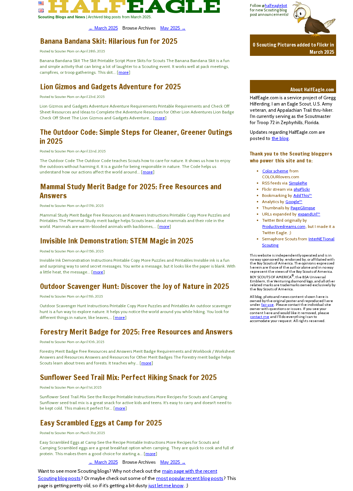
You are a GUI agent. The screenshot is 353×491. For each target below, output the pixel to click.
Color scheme (275, 170)
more (124, 72)
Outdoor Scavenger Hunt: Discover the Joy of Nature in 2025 (134, 286)
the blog (280, 138)
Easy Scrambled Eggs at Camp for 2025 (101, 422)
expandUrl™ (309, 214)
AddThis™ (302, 195)
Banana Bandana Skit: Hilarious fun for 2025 (109, 41)
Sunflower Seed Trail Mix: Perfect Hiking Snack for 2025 (128, 377)
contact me (259, 316)
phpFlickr (302, 189)
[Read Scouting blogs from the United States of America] (41, 3)
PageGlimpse (303, 207)
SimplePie (298, 183)
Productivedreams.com (283, 226)
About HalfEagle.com (312, 89)
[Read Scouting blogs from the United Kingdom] (41, 10)
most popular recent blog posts (189, 478)
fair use (267, 304)
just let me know (166, 485)
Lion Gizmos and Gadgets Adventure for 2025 (110, 86)
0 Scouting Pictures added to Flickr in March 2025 (293, 48)
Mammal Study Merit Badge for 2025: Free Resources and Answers (130, 191)
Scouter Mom (64, 51)
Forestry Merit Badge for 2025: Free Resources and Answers (136, 331)
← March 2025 (103, 28)
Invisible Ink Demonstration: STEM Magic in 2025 (116, 240)
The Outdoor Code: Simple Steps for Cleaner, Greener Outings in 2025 (136, 136)
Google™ (293, 201)
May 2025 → (173, 28)
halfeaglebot (276, 5)
